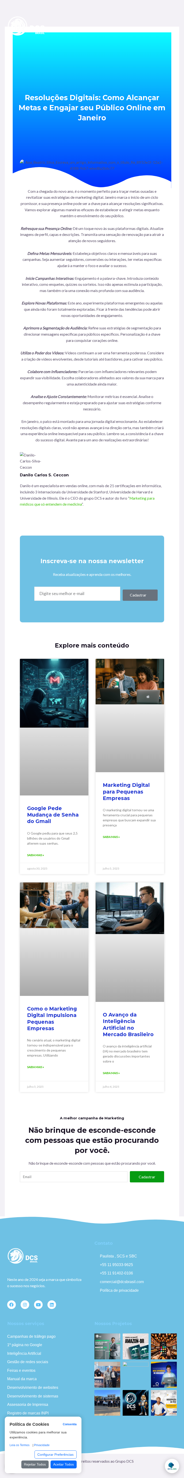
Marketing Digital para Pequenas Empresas (126, 791)
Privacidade (42, 1445)
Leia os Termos (19, 1445)
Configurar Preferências (55, 1454)
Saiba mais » (35, 855)
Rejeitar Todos (35, 1464)
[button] (172, 26)
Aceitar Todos (63, 1464)
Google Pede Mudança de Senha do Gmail (53, 814)
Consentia (70, 1424)
